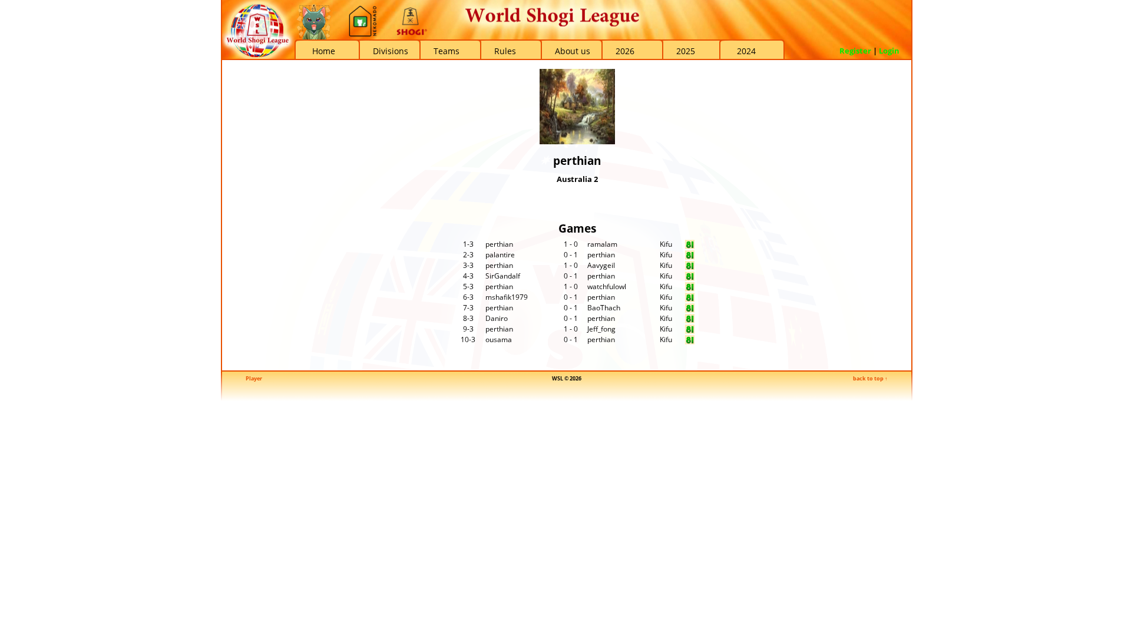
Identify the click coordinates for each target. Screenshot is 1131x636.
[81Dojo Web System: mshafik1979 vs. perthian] (690, 299)
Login (889, 50)
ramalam (602, 244)
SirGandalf (502, 276)
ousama (498, 339)
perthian (499, 244)
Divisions (390, 51)
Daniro (496, 318)
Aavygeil (601, 265)
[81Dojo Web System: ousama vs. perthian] (690, 342)
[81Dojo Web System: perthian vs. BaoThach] (690, 310)
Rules (505, 51)
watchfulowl (606, 286)
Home (323, 51)
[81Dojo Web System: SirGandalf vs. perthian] (690, 278)
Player (254, 378)
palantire (500, 255)
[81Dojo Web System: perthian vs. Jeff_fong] (690, 331)
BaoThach (603, 308)
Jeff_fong (601, 329)
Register (855, 50)
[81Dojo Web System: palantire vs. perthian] (690, 257)
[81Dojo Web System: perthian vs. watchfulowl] (690, 289)
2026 (625, 51)
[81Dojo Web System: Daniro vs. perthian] (690, 321)
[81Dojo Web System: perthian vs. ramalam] (690, 246)
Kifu (666, 244)
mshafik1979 (506, 297)
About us (572, 51)
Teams (446, 51)
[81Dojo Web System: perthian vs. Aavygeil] (690, 268)
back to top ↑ (870, 378)
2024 (746, 51)
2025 (685, 51)
